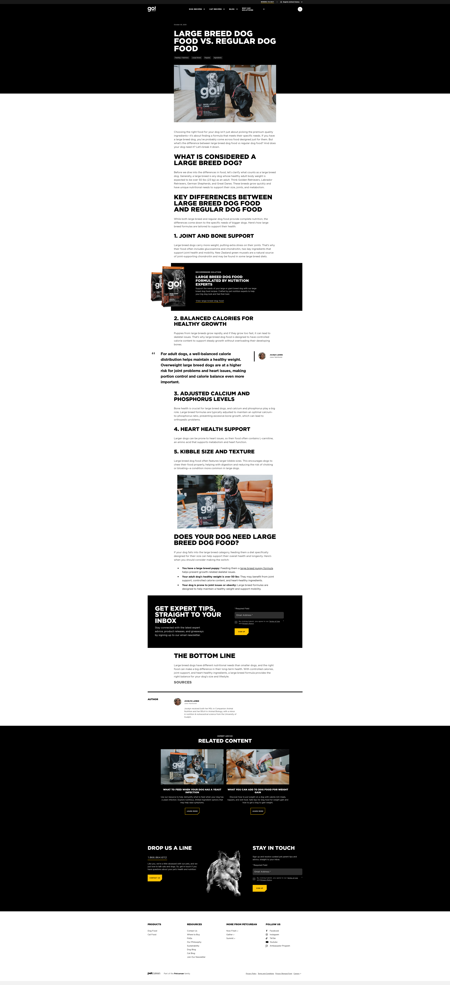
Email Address (244, 615)
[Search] (300, 9)
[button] (225, 502)
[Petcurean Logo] (154, 973)
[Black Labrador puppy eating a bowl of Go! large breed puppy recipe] (225, 93)
